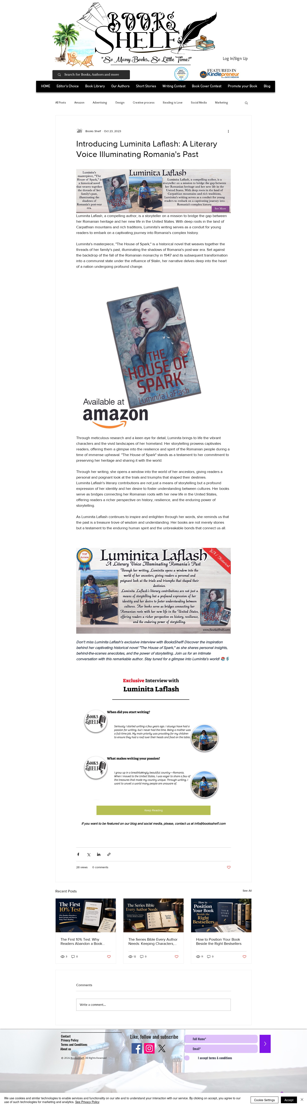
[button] (95, 86)
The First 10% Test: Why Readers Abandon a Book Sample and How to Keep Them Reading (81, 941)
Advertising (100, 102)
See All (247, 890)
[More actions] (228, 131)
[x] (162, 1048)
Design (119, 102)
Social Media (199, 102)
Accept (288, 1100)
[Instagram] (149, 1048)
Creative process (144, 102)
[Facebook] (137, 1048)
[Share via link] (109, 854)
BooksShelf (77, 1057)
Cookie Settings (264, 1100)
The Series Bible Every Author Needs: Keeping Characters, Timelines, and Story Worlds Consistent (153, 941)
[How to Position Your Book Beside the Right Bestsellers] (221, 915)
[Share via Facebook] (78, 854)
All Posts (60, 102)
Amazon (79, 102)
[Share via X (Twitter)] (88, 854)
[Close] (301, 1100)
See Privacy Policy (87, 1102)
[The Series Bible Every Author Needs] (153, 915)
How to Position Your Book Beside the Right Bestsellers (218, 941)
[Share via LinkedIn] (99, 854)
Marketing (221, 102)
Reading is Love (173, 102)
